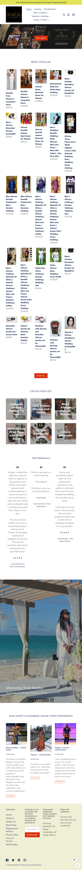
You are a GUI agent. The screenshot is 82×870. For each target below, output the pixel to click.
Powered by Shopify (33, 865)
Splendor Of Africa (19, 865)
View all (41, 376)
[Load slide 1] (34, 700)
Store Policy (11, 825)
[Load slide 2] (36, 700)
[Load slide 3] (38, 700)
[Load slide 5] (42, 700)
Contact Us (11, 821)
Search (9, 815)
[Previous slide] (30, 700)
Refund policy (12, 844)
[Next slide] (46, 700)
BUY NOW (41, 38)
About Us (10, 818)
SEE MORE (10, 796)
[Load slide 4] (40, 700)
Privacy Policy (12, 835)
